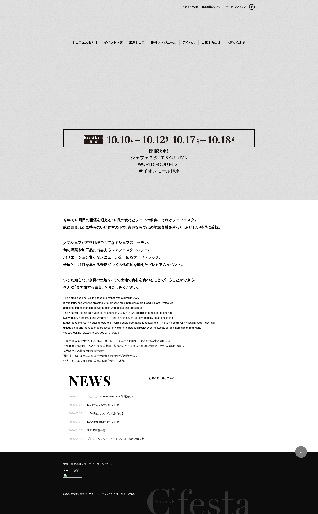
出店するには (211, 42)
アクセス (189, 42)
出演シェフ (137, 42)
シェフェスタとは (85, 42)
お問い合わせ (236, 42)
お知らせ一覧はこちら (162, 378)
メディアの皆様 (190, 6)
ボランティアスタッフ (235, 6)
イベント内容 (113, 42)
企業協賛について (211, 6)
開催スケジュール (163, 42)
